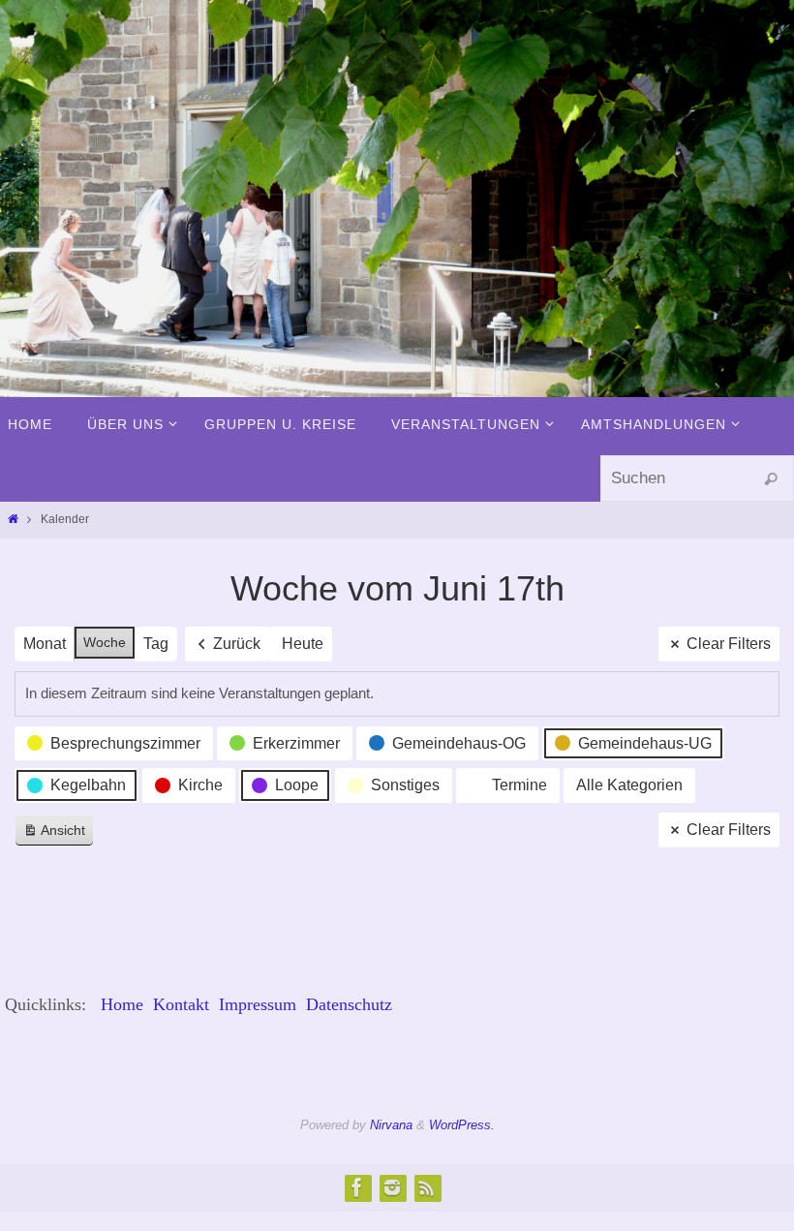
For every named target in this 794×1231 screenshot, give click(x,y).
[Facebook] (357, 1187)
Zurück (236, 643)
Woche (104, 642)
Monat (44, 643)
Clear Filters (729, 643)
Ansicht (58, 834)
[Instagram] (392, 1187)
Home (122, 1004)
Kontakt (181, 1004)
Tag (155, 643)
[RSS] (427, 1187)
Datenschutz (349, 1004)
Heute (302, 643)
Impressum (257, 1004)
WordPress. (462, 1125)
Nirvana (391, 1125)
